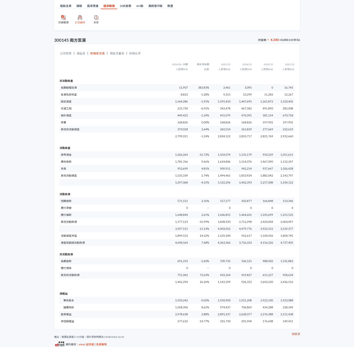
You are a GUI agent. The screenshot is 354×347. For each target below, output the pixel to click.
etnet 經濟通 (86, 344)
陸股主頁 (65, 6)
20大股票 (126, 6)
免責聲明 (101, 344)
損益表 (81, 53)
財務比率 (135, 53)
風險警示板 (155, 6)
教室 (170, 6)
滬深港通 (92, 6)
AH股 (139, 6)
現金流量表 (117, 53)
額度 (79, 6)
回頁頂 (296, 334)
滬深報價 (109, 6)
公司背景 (65, 53)
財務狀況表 (97, 53)
